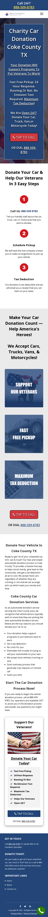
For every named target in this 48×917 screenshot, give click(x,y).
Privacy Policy (16, 913)
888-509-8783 (24, 7)
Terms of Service (30, 913)
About (9, 885)
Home (9, 881)
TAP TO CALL (25, 137)
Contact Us (11, 889)
